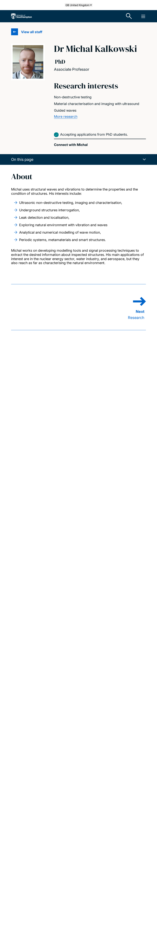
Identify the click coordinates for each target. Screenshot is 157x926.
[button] (78, 159)
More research (65, 117)
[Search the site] (129, 16)
